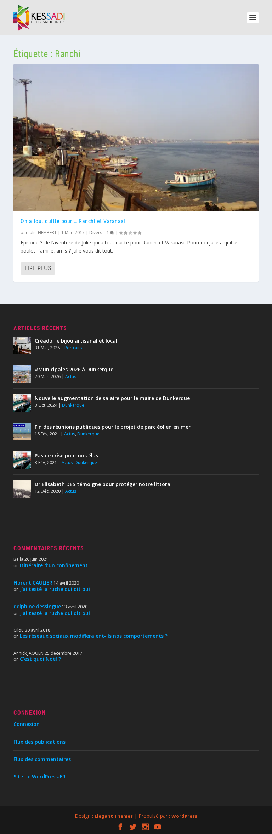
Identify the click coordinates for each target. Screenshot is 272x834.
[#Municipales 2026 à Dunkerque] (22, 374)
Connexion (26, 724)
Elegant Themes (114, 816)
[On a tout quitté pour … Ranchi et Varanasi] (135, 137)
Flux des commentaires (42, 759)
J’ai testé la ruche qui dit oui (55, 589)
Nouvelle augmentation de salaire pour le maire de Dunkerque (112, 398)
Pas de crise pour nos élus (66, 455)
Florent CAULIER (32, 582)
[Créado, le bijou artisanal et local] (22, 345)
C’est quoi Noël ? (40, 658)
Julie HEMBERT (43, 233)
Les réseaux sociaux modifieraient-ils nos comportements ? (94, 635)
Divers (95, 233)
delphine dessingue (37, 606)
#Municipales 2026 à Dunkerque (74, 369)
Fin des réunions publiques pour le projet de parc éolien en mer (113, 426)
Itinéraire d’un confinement (54, 565)
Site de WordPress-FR (39, 776)
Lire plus (38, 268)
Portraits (73, 348)
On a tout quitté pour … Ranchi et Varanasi (73, 221)
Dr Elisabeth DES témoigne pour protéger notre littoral (103, 484)
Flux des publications (39, 741)
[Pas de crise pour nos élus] (22, 460)
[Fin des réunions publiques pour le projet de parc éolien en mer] (22, 431)
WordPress (184, 816)
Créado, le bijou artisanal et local (76, 340)
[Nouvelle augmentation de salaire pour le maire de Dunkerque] (22, 403)
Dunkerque (73, 405)
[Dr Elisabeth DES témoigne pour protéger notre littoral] (22, 489)
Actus (70, 376)
